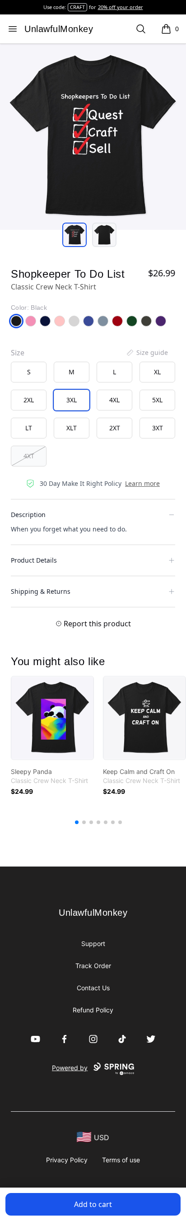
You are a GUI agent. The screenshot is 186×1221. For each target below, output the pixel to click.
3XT (157, 428)
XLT (71, 428)
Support (93, 943)
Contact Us (93, 988)
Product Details (34, 560)
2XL (28, 400)
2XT (114, 428)
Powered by (70, 1068)
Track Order (93, 965)
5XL (157, 400)
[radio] (28, 372)
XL (157, 372)
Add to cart (93, 1204)
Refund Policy (93, 1010)
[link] (52, 718)
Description (28, 514)
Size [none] (17, 353)
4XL (114, 400)
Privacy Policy (67, 1160)
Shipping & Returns (40, 591)
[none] (147, 352)
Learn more (142, 483)
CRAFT (77, 7)
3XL (71, 400)
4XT (28, 456)
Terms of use (121, 1160)
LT (28, 428)
